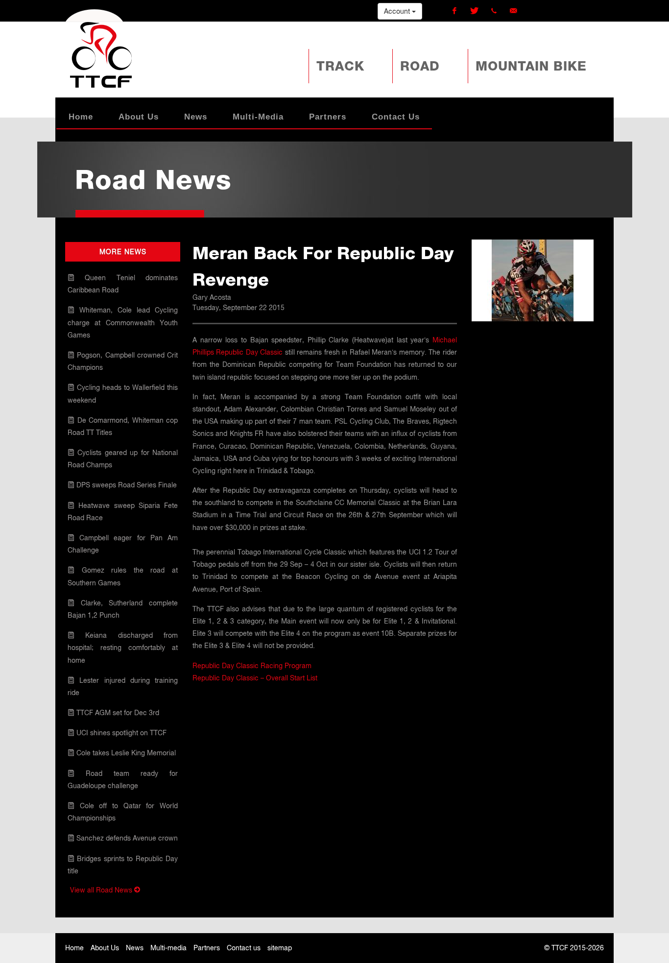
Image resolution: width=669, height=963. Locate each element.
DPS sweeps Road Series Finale (125, 485)
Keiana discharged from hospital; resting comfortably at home (123, 647)
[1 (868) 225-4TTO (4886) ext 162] (493, 11)
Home (74, 948)
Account (398, 11)
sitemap (279, 948)
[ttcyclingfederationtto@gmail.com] (513, 11)
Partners (206, 948)
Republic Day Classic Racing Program (251, 666)
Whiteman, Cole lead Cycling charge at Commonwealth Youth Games (123, 322)
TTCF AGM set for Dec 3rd (116, 713)
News (134, 948)
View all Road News (102, 890)
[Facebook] (454, 11)
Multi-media (168, 948)
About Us (105, 948)
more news (122, 252)
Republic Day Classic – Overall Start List (254, 678)
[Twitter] (474, 11)
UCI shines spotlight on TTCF (120, 733)
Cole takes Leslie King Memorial (125, 753)
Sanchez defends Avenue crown (126, 838)
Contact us (244, 948)
